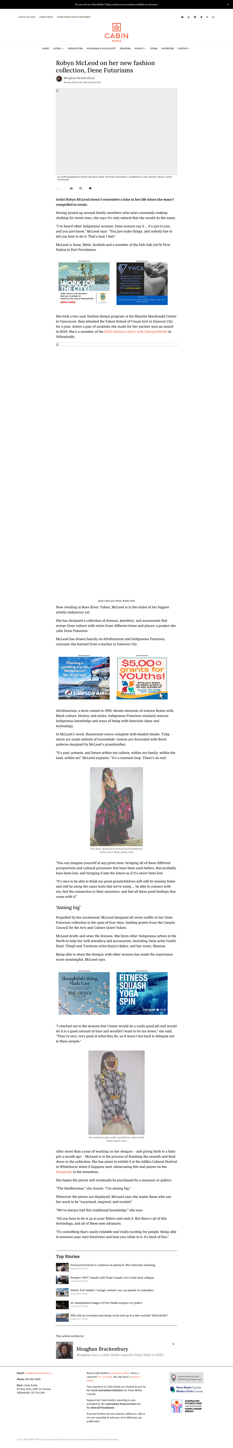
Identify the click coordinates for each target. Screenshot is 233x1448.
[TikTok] (188, 17)
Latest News (46, 17)
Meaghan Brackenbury (79, 78)
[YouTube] (182, 17)
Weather (125, 48)
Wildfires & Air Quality (101, 48)
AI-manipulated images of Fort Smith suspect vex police (106, 1302)
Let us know (105, 1376)
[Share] (71, 188)
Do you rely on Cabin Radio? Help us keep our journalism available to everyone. (116, 4)
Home (45, 48)
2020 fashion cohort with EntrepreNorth (135, 332)
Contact (183, 48)
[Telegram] (201, 17)
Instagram (64, 1172)
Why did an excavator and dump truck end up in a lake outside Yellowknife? (119, 1315)
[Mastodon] (195, 17)
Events (139, 48)
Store (153, 48)
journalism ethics (120, 1373)
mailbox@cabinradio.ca (38, 1373)
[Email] (80, 188)
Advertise (167, 48)
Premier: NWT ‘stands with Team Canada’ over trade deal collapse (112, 1277)
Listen (57, 48)
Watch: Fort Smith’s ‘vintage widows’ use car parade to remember (112, 1290)
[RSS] (207, 17)
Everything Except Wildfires (73, 17)
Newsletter (75, 48)
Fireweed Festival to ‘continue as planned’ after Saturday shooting (112, 1265)
